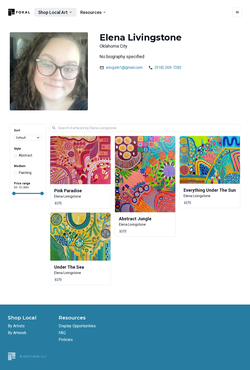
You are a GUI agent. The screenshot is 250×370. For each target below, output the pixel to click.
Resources (91, 12)
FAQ (62, 332)
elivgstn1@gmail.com (124, 67)
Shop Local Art (53, 12)
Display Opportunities (77, 326)
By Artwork (17, 332)
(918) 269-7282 (168, 67)
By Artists (16, 326)
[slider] (14, 193)
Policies (66, 339)
